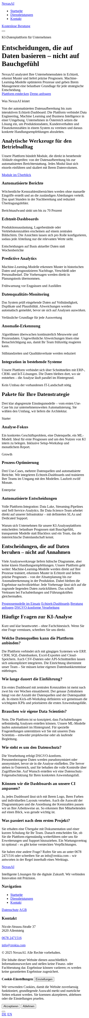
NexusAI (8, 3)
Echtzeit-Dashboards (55, 603)
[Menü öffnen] (3, 31)
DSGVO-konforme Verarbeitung (36, 607)
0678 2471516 (12, 938)
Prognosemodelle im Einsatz (21, 603)
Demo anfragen (40, 94)
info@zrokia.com (13, 945)
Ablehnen (28, 1006)
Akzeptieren (10, 1006)
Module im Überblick (16, 175)
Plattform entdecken (15, 94)
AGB (23, 910)
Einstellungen (44, 979)
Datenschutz (10, 910)
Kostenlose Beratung (16, 26)
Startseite (16, 11)
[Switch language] (3, 1011)
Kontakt (15, 18)
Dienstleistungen (21, 15)
